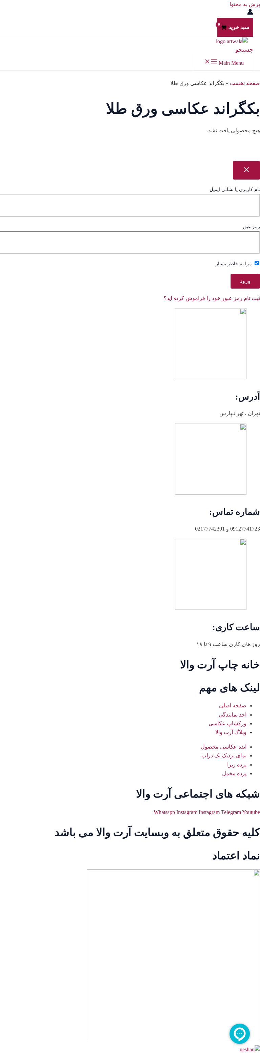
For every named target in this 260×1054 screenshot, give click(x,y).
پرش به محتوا (245, 4)
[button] (244, 49)
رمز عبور (251, 226)
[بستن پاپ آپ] (246, 170)
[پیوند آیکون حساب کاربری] (250, 13)
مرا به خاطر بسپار (234, 263)
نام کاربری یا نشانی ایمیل (235, 189)
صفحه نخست (245, 83)
